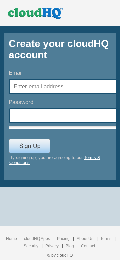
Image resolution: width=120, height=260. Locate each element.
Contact (88, 246)
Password (21, 102)
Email (16, 73)
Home (11, 238)
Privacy (52, 246)
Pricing (63, 238)
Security (31, 246)
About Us (85, 238)
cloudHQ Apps (37, 238)
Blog (70, 246)
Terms (105, 238)
